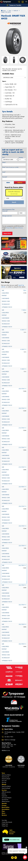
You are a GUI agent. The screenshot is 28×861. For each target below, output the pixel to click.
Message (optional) (7, 216)
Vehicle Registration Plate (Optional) (8, 210)
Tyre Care (4, 780)
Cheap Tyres (5, 826)
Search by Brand (6, 778)
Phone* (10, 167)
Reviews (4, 815)
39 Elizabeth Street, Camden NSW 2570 (14, 733)
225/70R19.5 (22, 545)
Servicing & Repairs (6, 797)
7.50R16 (24, 310)
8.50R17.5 (23, 330)
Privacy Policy (9, 228)
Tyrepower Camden (15, 5)
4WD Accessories (6, 792)
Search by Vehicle (6, 775)
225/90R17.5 (22, 487)
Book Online (5, 807)
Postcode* (4, 177)
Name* (4, 162)
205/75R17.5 (22, 388)
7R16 (24, 290)
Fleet (3, 811)
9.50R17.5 (23, 369)
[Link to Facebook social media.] (12, 857)
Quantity (21, 157)
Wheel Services (5, 801)
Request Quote (7, 233)
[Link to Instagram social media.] (15, 857)
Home (4, 10)
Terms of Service (19, 228)
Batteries (4, 794)
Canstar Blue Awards (7, 822)
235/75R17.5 (22, 506)
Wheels (4, 784)
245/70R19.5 (22, 565)
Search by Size (5, 777)
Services (4, 790)
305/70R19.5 (22, 624)
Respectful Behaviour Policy (7, 854)
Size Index (4, 820)
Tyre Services (5, 799)
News (3, 813)
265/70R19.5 (22, 585)
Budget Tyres (5, 824)
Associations (5, 809)
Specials (4, 803)
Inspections (4, 796)
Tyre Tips (4, 782)
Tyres (3, 773)
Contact (4, 805)
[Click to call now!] (19, 2)
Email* (4, 172)
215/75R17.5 (22, 428)
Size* (3, 157)
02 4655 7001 (9, 737)
